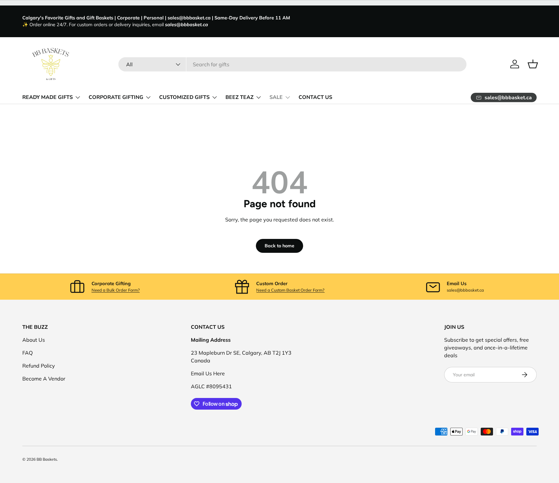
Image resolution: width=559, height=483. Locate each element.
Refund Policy (38, 365)
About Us (33, 340)
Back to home (279, 246)
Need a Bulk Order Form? (116, 290)
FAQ (27, 352)
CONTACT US (315, 97)
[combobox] (292, 64)
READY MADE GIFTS (47, 97)
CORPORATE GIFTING (116, 97)
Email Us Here (208, 373)
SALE (276, 97)
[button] (533, 64)
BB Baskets (47, 459)
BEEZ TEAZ (239, 97)
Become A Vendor (43, 378)
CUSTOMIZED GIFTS (184, 97)
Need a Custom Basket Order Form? (290, 290)
